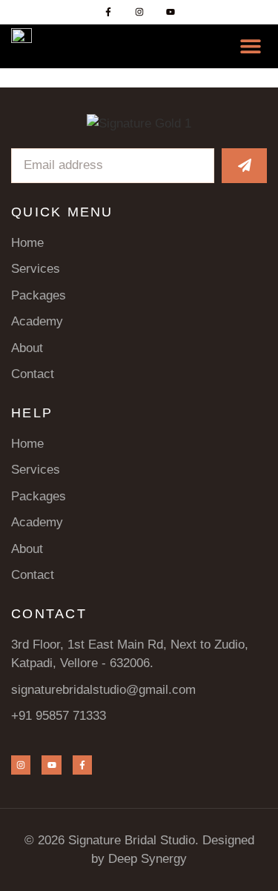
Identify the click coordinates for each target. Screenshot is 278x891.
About (27, 348)
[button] (250, 46)
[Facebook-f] (108, 11)
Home (27, 243)
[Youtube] (170, 11)
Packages (38, 295)
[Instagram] (139, 11)
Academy (37, 321)
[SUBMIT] (244, 165)
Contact (32, 374)
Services (35, 269)
